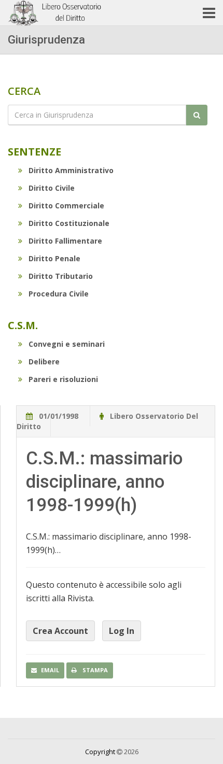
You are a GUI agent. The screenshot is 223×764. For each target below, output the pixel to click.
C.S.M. (23, 325)
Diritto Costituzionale (69, 223)
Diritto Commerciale (66, 205)
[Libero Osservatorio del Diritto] (56, 13)
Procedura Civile (59, 294)
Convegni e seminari (67, 344)
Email (50, 670)
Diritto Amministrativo (71, 170)
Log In (121, 630)
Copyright (100, 751)
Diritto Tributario (61, 276)
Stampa (94, 670)
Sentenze (34, 152)
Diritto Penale (54, 258)
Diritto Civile (52, 188)
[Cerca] (196, 115)
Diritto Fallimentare (65, 241)
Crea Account (60, 630)
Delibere (44, 361)
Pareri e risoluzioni (63, 379)
